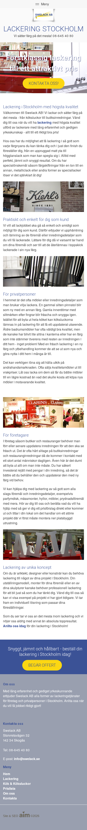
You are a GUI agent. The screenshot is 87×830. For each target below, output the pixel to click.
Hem (6, 773)
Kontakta (10, 798)
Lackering (10, 778)
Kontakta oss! (43, 83)
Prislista (9, 788)
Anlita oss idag (14, 626)
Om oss (9, 793)
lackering (44, 122)
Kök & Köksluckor (17, 783)
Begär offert (42, 665)
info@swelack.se (27, 758)
